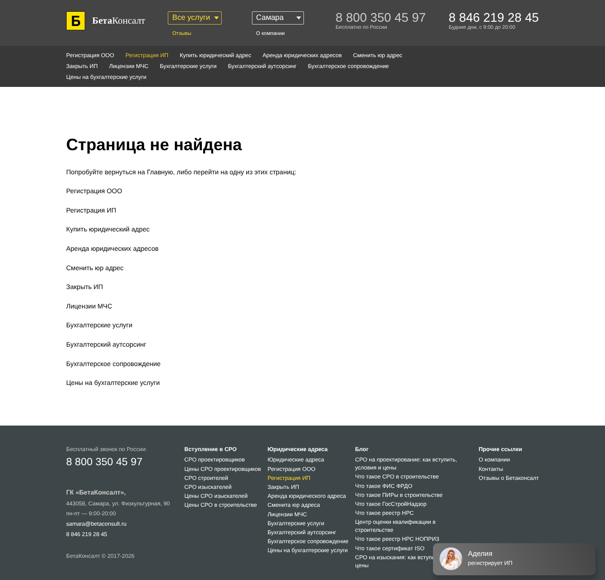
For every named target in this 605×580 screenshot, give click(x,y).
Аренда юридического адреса (307, 496)
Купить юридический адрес (215, 55)
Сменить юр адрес (377, 55)
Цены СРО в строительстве (220, 505)
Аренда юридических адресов (302, 55)
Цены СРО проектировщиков (222, 469)
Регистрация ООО (90, 55)
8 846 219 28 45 (86, 534)
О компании (270, 33)
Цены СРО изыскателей (216, 496)
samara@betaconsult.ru (96, 523)
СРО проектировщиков (214, 459)
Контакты (491, 469)
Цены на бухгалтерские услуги (106, 77)
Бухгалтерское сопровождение (348, 66)
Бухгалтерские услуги (188, 66)
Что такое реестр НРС (384, 513)
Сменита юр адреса (294, 505)
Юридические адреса (296, 459)
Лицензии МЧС (128, 66)
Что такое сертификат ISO (389, 548)
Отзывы (181, 33)
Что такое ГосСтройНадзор (390, 504)
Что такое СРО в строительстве (397, 476)
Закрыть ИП (82, 66)
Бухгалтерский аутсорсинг (262, 66)
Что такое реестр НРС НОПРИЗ (397, 539)
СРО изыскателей (208, 487)
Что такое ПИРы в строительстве (398, 495)
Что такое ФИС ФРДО (383, 486)
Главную (160, 172)
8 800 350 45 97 (104, 462)
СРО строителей (206, 478)
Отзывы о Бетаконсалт (509, 478)
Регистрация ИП (91, 210)
